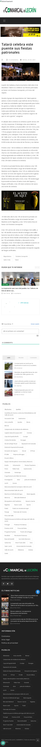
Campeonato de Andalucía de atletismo (16, 429)
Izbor (18, 480)
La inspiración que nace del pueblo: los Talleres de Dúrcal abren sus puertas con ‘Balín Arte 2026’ (24, 604)
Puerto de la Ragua (26, 532)
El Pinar (32, 451)
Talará (17, 260)
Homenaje (18, 472)
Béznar (7, 426)
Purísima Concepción (22, 256)
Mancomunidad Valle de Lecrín (14, 490)
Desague (23, 440)
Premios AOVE (9, 528)
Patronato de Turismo (20, 512)
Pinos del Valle (9, 515)
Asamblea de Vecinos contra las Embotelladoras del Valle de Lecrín (20, 414)
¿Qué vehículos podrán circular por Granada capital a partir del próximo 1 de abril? (26, 382)
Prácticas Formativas (20, 525)
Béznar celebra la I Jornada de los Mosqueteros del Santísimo (19, 289)
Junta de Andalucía (30, 480)
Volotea (30, 550)
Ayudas (20, 422)
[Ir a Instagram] (12, 584)
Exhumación (16, 465)
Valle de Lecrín (9, 550)
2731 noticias (24, 303)
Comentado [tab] (33, 357)
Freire (6, 469)
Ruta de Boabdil (9, 539)
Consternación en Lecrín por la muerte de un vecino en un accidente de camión (26, 364)
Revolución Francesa (20, 535)
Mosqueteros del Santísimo (13, 501)
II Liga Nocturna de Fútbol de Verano (15, 476)
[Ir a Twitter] (8, 584)
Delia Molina (19, 377)
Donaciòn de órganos (11, 451)
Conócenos (5, 636)
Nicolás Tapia (6, 293)
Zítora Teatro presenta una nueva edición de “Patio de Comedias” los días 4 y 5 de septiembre (24, 596)
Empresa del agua (18, 454)
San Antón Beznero (24, 539)
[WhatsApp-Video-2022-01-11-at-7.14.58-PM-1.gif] (20, 202)
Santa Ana (8, 543)
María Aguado (31, 494)
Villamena (21, 550)
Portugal (7, 525)
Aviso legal (5, 640)
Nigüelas (7, 505)
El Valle (7, 454)
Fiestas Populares (30, 465)
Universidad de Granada (23, 546)
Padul (6, 508)
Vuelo (6, 553)
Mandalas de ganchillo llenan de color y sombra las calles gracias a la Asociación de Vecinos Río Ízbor (26, 373)
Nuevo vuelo (18, 505)
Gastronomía (28, 469)
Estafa (6, 465)
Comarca (5, 284)
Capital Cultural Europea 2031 (13, 433)
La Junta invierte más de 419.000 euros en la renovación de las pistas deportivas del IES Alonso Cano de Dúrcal (24, 620)
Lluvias (15, 483)
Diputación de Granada (29, 444)
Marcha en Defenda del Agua (13, 494)
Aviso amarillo (9, 422)
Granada (7, 472)
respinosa (18, 385)
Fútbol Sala (16, 469)
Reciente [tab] (21, 357)
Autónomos (22, 418)
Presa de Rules (22, 528)
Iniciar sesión (34, 324)
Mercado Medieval (20, 497)
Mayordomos (7, 256)
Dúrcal (24, 451)
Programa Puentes (10, 532)
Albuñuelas (8, 409)
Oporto (28, 505)
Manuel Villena (20, 394)
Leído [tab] (8, 357)
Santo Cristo (7, 260)
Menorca (7, 497)
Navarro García (30, 501)
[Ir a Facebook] (3, 584)
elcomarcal (19, 368)
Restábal (7, 535)
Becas (28, 422)
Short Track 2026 (20, 543)
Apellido (18, 409)
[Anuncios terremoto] (20, 32)
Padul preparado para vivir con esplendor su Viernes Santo (24, 391)
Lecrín (6, 483)
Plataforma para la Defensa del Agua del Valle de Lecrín (19, 520)
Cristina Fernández (10, 440)
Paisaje (7, 512)
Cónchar (29, 433)
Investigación (9, 480)
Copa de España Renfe (12, 436)
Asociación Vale (9, 418)
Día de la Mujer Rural (11, 444)
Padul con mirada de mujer (21, 508)
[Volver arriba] (38, 740)
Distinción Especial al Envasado (14, 447)
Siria (31, 543)
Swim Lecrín (8, 546)
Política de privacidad (9, 643)
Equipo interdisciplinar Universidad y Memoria (18, 461)
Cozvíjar (25, 436)
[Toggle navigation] (4, 21)
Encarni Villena (9, 458)
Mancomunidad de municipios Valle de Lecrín (18, 487)
